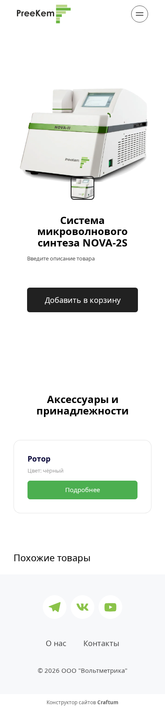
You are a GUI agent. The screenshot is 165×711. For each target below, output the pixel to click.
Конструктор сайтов (82, 702)
